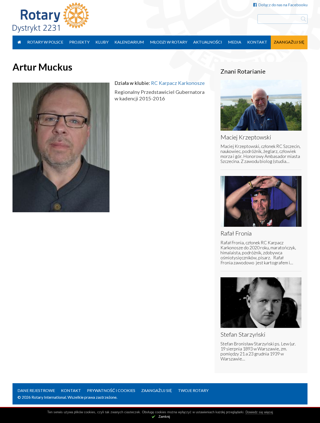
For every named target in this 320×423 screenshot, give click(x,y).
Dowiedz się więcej (259, 412)
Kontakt (257, 42)
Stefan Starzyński (242, 334)
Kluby (102, 42)
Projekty (79, 42)
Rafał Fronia (236, 233)
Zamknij (164, 416)
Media (234, 42)
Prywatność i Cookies (111, 390)
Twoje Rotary (193, 390)
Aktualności (207, 42)
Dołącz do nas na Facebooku (283, 4)
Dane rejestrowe (36, 390)
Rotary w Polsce (45, 42)
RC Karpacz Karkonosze (178, 83)
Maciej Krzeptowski (245, 137)
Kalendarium (129, 42)
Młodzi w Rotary (168, 42)
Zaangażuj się (289, 42)
